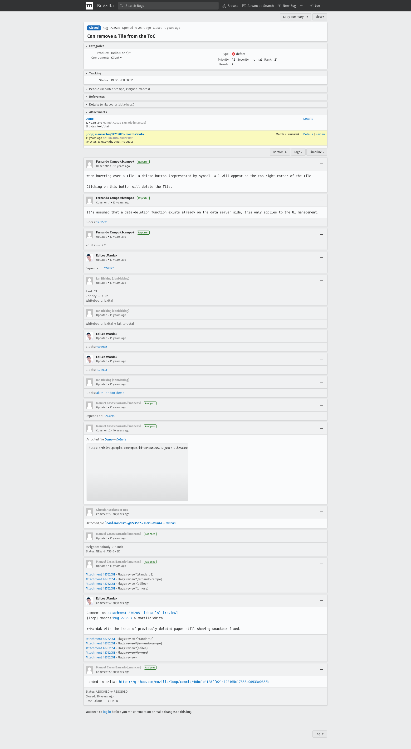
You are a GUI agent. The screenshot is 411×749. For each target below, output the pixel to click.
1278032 (101, 346)
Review (320, 134)
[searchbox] (168, 6)
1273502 (101, 222)
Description (103, 166)
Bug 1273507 (111, 28)
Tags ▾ (298, 152)
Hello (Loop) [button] (121, 53)
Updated (101, 236)
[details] (152, 613)
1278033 (101, 370)
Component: (100, 57)
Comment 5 (103, 672)
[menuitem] (230, 6)
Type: (225, 54)
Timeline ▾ (316, 152)
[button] (316, 6)
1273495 (109, 416)
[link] (137, 472)
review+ (293, 134)
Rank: (268, 59)
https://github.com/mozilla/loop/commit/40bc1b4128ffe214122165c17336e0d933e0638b (194, 682)
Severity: (243, 59)
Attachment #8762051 (100, 574)
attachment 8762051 (125, 613)
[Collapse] (321, 164)
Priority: (223, 59)
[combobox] (168, 6)
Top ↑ (319, 734)
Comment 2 (103, 430)
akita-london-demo (110, 393)
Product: (103, 53)
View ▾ (319, 17)
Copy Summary (293, 17)
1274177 (109, 268)
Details (308, 119)
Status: (104, 80)
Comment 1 (103, 202)
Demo (90, 119)
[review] (170, 613)
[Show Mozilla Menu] (89, 6)
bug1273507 (122, 618)
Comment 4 (103, 603)
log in (107, 712)
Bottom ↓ (280, 152)
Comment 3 (103, 514)
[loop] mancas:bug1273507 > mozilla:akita (115, 134)
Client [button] (116, 57)
